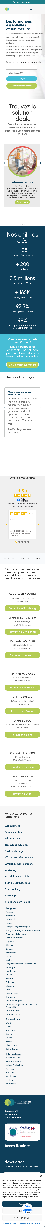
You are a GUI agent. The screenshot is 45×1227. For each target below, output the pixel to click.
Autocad (10, 1069)
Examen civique (13, 1014)
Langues (11, 908)
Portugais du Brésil (14, 938)
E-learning (10, 997)
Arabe (9, 960)
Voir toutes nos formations (22, 86)
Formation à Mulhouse (22, 687)
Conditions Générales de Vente (29, 1223)
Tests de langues (14, 1000)
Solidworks (11, 1083)
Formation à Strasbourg (22, 608)
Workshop (10, 895)
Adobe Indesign (13, 1057)
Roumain (10, 978)
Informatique (13, 1053)
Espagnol (10, 919)
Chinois (9, 945)
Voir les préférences (22, 1218)
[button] (41, 1176)
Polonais (10, 982)
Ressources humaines (16, 844)
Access (9, 1041)
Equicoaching (12, 889)
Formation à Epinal (22, 734)
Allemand (10, 915)
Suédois (10, 975)
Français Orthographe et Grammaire (23, 930)
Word (8, 1023)
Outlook (10, 1034)
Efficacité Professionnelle (19, 857)
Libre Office (11, 1045)
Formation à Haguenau (22, 655)
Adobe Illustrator (14, 1061)
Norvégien (11, 967)
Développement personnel (19, 863)
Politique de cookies (10, 1223)
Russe (9, 956)
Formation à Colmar (22, 711)
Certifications (12, 993)
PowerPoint (11, 1030)
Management (12, 825)
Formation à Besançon (22, 766)
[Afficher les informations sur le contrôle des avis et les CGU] (37, 504)
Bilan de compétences (17, 882)
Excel (8, 1027)
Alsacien (10, 986)
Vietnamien (11, 952)
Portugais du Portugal (16, 934)
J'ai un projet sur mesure (22, 364)
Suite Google (12, 1049)
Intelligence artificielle (17, 901)
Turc (8, 989)
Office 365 (11, 1038)
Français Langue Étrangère (18, 926)
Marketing (10, 870)
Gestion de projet (14, 851)
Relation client (12, 838)
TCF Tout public (13, 1010)
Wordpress (11, 1076)
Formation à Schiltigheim (22, 631)
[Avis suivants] (38, 524)
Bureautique (13, 1019)
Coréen (9, 949)
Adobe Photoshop (14, 1065)
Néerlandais (11, 971)
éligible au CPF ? (17, 73)
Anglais (9, 912)
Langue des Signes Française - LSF (22, 963)
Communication (13, 832)
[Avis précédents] (6, 524)
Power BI (10, 1072)
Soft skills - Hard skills (17, 876)
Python (9, 1080)
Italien (9, 923)
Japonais (10, 941)
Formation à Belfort (23, 793)
